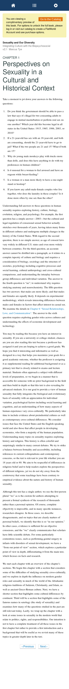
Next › (43, 646)
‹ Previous (28, 646)
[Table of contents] (34, 5)
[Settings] (55, 5)
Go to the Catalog (50, 19)
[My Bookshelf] (13, 5)
